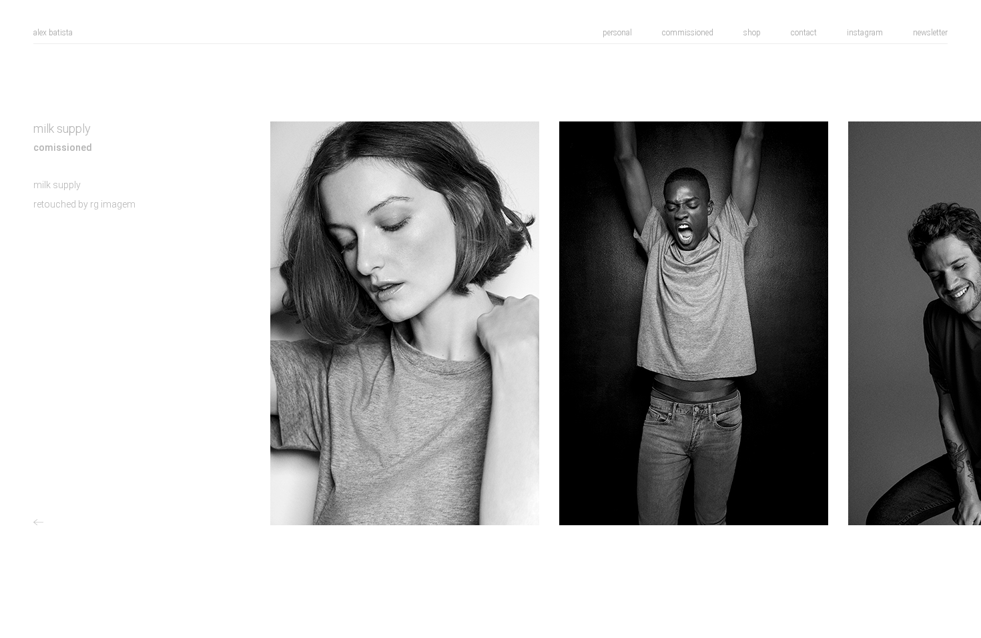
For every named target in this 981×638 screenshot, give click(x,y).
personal (617, 32)
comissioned (62, 147)
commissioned (687, 32)
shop (752, 32)
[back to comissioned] (40, 523)
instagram (865, 32)
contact (804, 32)
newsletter (930, 32)
